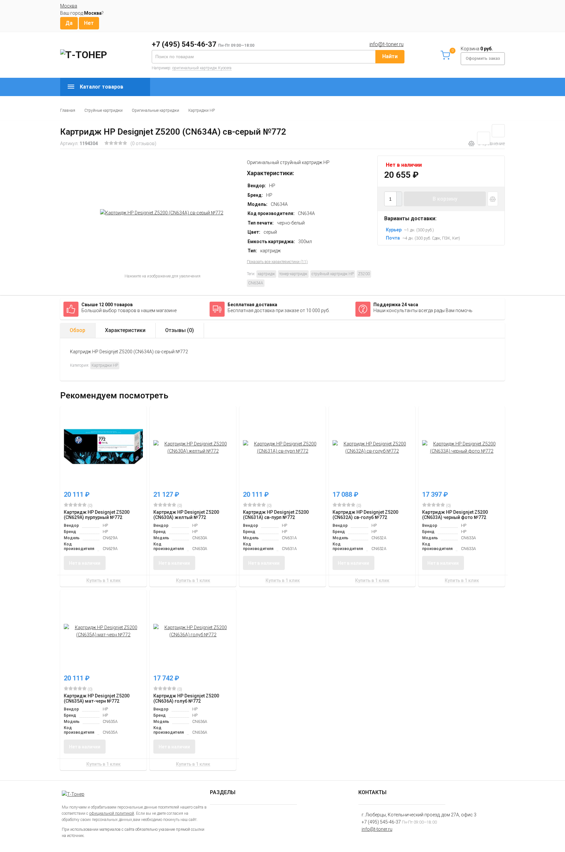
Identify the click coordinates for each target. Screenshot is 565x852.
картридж (266, 274)
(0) (90, 505)
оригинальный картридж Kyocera (201, 68)
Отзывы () (179, 330)
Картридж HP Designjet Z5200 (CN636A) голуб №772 (186, 698)
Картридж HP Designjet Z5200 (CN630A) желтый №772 (186, 515)
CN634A (255, 283)
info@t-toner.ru (386, 44)
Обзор (77, 330)
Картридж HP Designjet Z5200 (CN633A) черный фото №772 (455, 515)
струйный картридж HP (333, 274)
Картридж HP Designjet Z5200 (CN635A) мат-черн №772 (96, 698)
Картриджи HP (201, 110)
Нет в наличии (84, 563)
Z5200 (364, 274)
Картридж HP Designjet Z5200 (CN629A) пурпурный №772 (96, 515)
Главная (67, 110)
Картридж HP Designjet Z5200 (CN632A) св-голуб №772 (365, 515)
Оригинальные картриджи (155, 110)
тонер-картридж (293, 274)
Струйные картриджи (103, 110)
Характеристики (125, 330)
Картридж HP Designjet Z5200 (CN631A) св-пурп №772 (276, 515)
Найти (390, 56)
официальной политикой (111, 813)
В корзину (445, 199)
